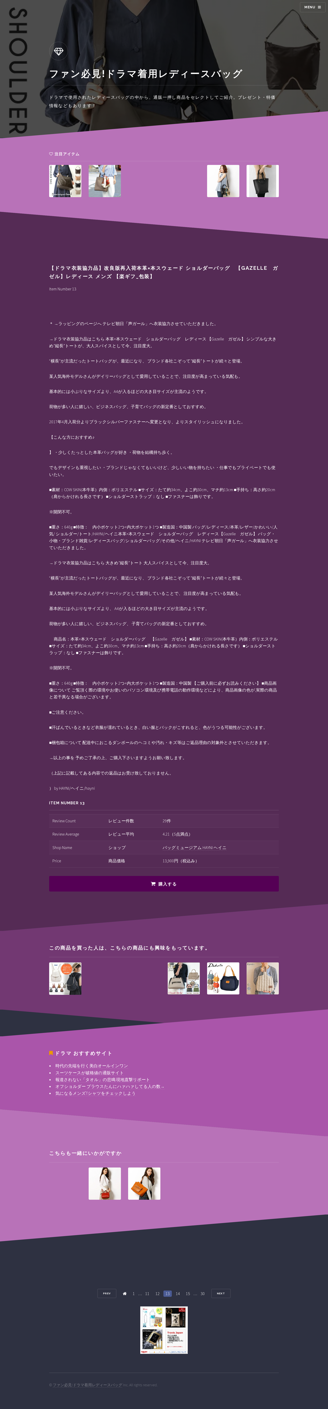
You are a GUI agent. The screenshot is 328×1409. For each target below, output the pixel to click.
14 (178, 1293)
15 (188, 1293)
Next (221, 1293)
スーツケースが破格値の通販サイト (89, 1072)
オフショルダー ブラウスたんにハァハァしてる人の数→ (110, 1086)
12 (157, 1293)
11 (147, 1293)
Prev (107, 1293)
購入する (167, 883)
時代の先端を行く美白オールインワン (91, 1065)
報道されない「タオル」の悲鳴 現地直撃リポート (102, 1079)
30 (203, 1293)
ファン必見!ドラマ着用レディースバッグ (87, 1385)
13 (168, 1293)
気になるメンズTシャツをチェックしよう (95, 1093)
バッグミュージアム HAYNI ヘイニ (195, 847)
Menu (309, 7)
